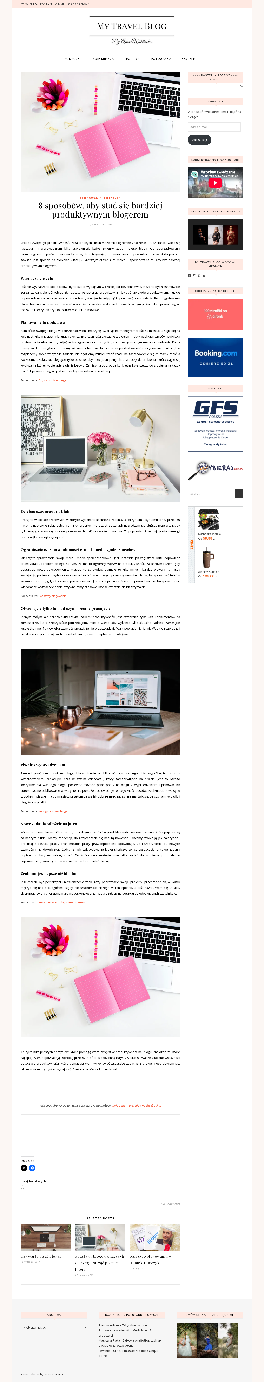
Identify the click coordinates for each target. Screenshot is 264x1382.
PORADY (132, 59)
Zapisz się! (199, 140)
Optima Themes (54, 1374)
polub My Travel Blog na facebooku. (136, 1105)
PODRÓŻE (72, 59)
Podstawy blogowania (52, 596)
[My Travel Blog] (132, 30)
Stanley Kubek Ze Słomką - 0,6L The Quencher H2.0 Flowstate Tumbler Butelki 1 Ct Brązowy (211, 571)
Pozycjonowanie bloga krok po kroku (62, 902)
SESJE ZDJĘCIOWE (78, 4)
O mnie (60, 4)
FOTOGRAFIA (161, 59)
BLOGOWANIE (91, 198)
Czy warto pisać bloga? (41, 1256)
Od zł (206, 538)
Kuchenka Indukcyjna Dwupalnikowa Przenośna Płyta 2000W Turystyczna (211, 533)
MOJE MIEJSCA (103, 59)
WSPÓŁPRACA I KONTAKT (36, 4)
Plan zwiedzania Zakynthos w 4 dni (123, 1325)
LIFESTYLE (187, 59)
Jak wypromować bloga (53, 811)
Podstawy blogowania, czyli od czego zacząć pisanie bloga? (99, 1263)
